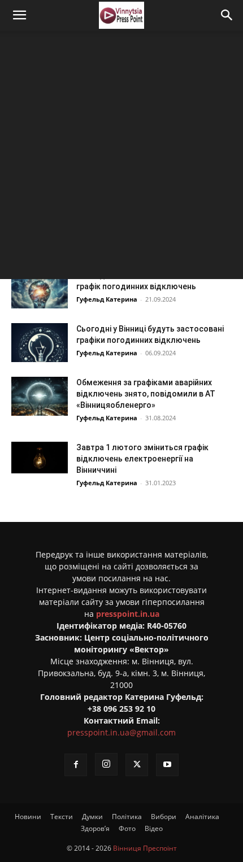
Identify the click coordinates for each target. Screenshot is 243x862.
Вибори (163, 816)
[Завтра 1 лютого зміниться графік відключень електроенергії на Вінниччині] (39, 457)
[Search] (227, 15)
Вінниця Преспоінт (145, 848)
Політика (127, 816)
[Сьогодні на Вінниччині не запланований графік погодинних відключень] (39, 288)
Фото (127, 828)
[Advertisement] (121, 157)
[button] (19, 15)
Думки (92, 816)
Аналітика (202, 816)
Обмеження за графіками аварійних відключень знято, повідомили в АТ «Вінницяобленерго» (145, 394)
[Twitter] (136, 765)
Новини (28, 816)
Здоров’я (95, 828)
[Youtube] (167, 765)
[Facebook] (75, 765)
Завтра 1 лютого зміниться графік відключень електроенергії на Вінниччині (142, 458)
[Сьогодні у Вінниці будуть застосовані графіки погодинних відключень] (39, 342)
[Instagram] (106, 764)
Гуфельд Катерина (106, 299)
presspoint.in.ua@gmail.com (121, 732)
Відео (154, 828)
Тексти (61, 816)
